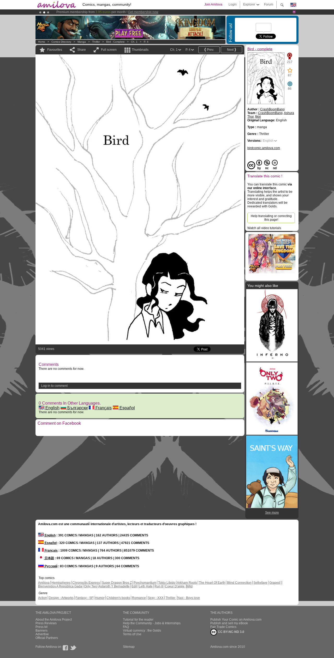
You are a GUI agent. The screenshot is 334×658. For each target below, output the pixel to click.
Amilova (44, 583)
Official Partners (46, 638)
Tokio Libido (166, 583)
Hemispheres (60, 583)
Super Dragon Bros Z (117, 583)
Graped (274, 583)
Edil (134, 586)
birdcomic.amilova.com (263, 148)
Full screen (109, 50)
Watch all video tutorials (264, 228)
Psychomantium (145, 583)
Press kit (41, 627)
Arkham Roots (187, 583)
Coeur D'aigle (175, 586)
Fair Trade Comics (223, 627)
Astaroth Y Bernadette (114, 586)
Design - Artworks (61, 598)
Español (126, 408)
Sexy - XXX (156, 598)
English (51, 408)
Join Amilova (213, 4)
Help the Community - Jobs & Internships (152, 623)
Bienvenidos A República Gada (60, 586)
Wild (189, 586)
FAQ (126, 627)
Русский (50, 566)
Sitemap (129, 647)
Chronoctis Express (86, 583)
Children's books (118, 598)
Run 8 (158, 586)
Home (41, 41)
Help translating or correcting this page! (271, 218)
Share (81, 50)
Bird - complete (115, 41)
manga (81, 41)
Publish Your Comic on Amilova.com (235, 619)
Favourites (54, 50)
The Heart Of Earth (212, 583)
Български (77, 408)
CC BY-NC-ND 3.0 (230, 632)
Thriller (96, 41)
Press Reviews (46, 623)
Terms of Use (132, 634)
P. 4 (146, 41)
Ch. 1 (134, 41)
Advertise (42, 634)
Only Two (90, 586)
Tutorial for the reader (138, 619)
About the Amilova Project (53, 619)
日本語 (49, 558)
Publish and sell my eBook (229, 623)
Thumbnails (140, 50)
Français (103, 408)
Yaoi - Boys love (188, 598)
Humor (100, 598)
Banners (41, 630)
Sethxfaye (260, 583)
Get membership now (143, 12)
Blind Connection (239, 583)
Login (233, 4)
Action (42, 598)
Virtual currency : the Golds (142, 630)
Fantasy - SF (84, 598)
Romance (139, 598)
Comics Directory (61, 41)
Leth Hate (146, 586)
